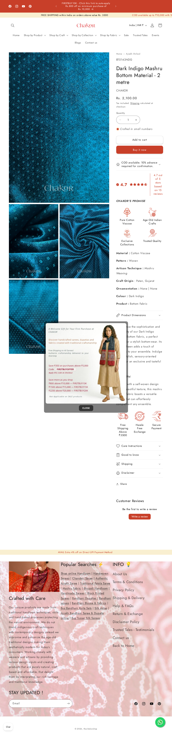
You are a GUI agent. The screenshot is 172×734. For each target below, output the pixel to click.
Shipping (134, 103)
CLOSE (86, 408)
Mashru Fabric (72, 588)
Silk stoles (101, 608)
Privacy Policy (123, 590)
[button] (13, 25)
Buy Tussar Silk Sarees (86, 618)
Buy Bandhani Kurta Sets (76, 608)
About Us (120, 574)
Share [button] (123, 484)
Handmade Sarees (72, 593)
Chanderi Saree (82, 578)
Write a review (140, 516)
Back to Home (124, 645)
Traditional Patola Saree (95, 583)
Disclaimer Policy (126, 621)
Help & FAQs (123, 605)
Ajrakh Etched (133, 53)
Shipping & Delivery (129, 597)
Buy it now (139, 150)
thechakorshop (90, 728)
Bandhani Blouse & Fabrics (89, 603)
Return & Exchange (128, 613)
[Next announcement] (116, 6)
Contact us (121, 637)
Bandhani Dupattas (84, 598)
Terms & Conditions (128, 581)
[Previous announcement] (56, 6)
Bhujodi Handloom (96, 588)
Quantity (120, 113)
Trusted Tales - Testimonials (133, 629)
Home (119, 53)
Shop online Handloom (76, 573)
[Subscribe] (68, 703)
